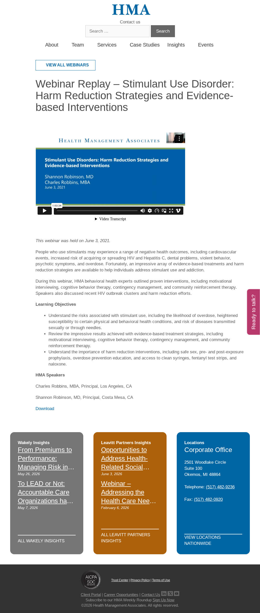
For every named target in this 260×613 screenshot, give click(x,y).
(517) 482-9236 (220, 487)
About (51, 45)
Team (78, 45)
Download (45, 408)
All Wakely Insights (41, 540)
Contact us (130, 22)
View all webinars (67, 65)
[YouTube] (176, 594)
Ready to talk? (253, 311)
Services (107, 45)
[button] (218, 44)
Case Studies (145, 45)
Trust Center (119, 580)
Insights (176, 45)
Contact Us (150, 594)
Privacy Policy (140, 580)
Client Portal (91, 594)
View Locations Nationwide (202, 540)
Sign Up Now (163, 600)
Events (206, 45)
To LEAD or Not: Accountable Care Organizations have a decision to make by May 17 (46, 501)
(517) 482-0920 (208, 499)
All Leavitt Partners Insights (125, 537)
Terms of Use (161, 580)
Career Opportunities (121, 594)
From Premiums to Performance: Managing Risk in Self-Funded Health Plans (46, 467)
